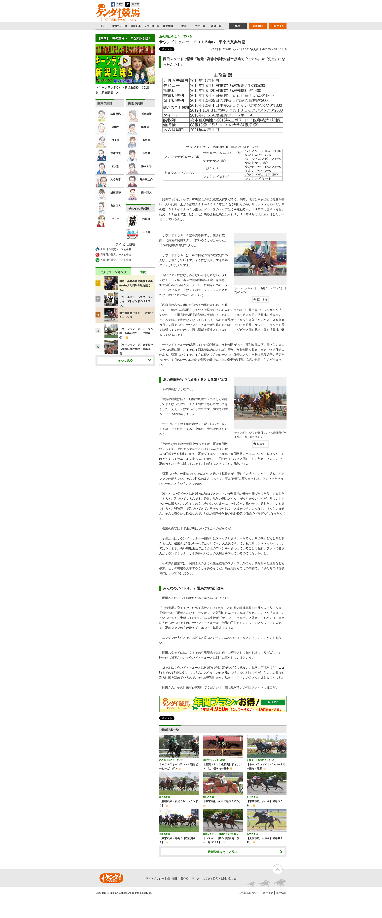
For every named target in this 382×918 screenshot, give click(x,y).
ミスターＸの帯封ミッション (261, 760)
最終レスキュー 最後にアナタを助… (221, 834)
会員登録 (257, 25)
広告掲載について (249, 892)
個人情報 (172, 878)
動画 (184, 25)
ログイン (279, 25)
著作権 (184, 878)
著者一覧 (216, 25)
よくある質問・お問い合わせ (219, 878)
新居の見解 (164, 797)
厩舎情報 (168, 25)
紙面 (237, 25)
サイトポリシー (155, 878)
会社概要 (268, 892)
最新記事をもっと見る (223, 852)
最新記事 (136, 25)
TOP (103, 25)
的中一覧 (200, 25)
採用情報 (281, 892)
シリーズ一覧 (152, 25)
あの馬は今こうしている (175, 36)
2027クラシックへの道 (214, 760)
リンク (195, 878)
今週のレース (119, 25)
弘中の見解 (252, 834)
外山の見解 (208, 797)
